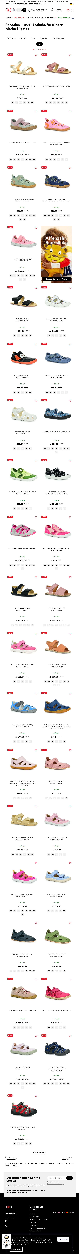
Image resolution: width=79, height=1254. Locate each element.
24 (15, 159)
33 (28, 103)
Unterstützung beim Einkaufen (38, 1219)
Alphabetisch (44, 38)
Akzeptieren (63, 1239)
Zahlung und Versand (35, 1231)
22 (15, 448)
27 (47, 103)
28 (12, 103)
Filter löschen (38, 49)
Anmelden (69, 1178)
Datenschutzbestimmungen (55, 1184)
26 (22, 159)
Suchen (24, 10)
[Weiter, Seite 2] (68, 1158)
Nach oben (12, 1158)
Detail (21, 81)
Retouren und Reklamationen (38, 1228)
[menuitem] (9, 18)
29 (16, 103)
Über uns (8, 4)
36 (22, 568)
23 (11, 159)
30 (20, 103)
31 (66, 159)
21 (11, 971)
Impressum (32, 1222)
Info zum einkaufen (20, 4)
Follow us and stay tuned (6, 1221)
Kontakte (32, 1214)
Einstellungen (16, 1249)
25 (18, 159)
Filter (39, 44)
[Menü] (10, 1235)
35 (34, 565)
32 (24, 103)
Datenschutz (33, 1225)
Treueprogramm (35, 4)
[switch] (6, 1246)
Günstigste (23, 38)
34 (32, 103)
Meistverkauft (11, 38)
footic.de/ (6, 1226)
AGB (30, 1234)
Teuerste (33, 38)
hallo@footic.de (10, 1218)
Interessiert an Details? (20, 1244)
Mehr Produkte (39, 1152)
